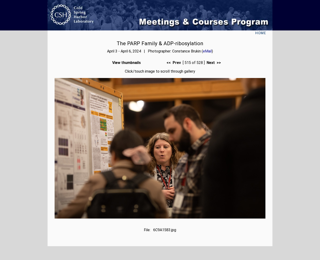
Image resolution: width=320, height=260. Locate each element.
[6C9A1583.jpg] (160, 217)
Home (260, 33)
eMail (207, 51)
